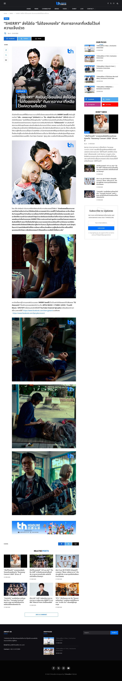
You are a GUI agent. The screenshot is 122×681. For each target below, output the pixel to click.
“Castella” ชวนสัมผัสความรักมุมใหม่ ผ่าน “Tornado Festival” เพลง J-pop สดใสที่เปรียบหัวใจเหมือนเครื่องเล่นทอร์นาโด (14, 601)
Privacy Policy (100, 235)
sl (86, 144)
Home (29, 9)
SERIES (57, 9)
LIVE (81, 9)
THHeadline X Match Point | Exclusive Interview (106, 67)
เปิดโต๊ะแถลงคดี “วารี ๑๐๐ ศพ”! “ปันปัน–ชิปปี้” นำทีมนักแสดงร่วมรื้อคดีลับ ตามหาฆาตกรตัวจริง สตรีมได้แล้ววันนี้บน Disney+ (41, 573)
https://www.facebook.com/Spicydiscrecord (29, 313)
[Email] (6, 60)
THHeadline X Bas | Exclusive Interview (106, 47)
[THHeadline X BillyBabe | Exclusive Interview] (89, 89)
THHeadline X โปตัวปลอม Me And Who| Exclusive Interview (107, 77)
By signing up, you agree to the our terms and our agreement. (102, 234)
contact (90, 9)
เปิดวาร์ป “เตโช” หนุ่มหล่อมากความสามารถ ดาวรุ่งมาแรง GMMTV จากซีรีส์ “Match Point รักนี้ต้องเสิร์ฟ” (41, 600)
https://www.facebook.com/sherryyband (38, 310)
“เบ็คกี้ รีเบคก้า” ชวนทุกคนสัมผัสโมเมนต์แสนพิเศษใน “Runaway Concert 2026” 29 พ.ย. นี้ (14, 572)
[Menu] (5, 3)
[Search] (117, 3)
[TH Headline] (61, 3)
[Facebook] (6, 50)
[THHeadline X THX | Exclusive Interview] (89, 58)
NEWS (36, 9)
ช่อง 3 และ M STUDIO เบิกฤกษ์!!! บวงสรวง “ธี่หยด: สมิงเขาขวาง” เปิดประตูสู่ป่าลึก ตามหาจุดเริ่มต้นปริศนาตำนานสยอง (67, 573)
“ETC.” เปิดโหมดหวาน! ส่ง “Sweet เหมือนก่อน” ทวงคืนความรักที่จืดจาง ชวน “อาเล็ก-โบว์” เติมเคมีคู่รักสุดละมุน (67, 601)
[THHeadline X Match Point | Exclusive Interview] (89, 68)
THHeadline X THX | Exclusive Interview (106, 57)
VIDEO (65, 9)
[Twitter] (6, 55)
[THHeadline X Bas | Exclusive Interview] (89, 48)
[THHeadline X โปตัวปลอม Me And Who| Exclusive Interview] (89, 79)
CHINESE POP (46, 9)
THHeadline (68, 674)
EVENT (74, 9)
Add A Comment (41, 615)
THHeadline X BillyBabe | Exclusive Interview (104, 88)
